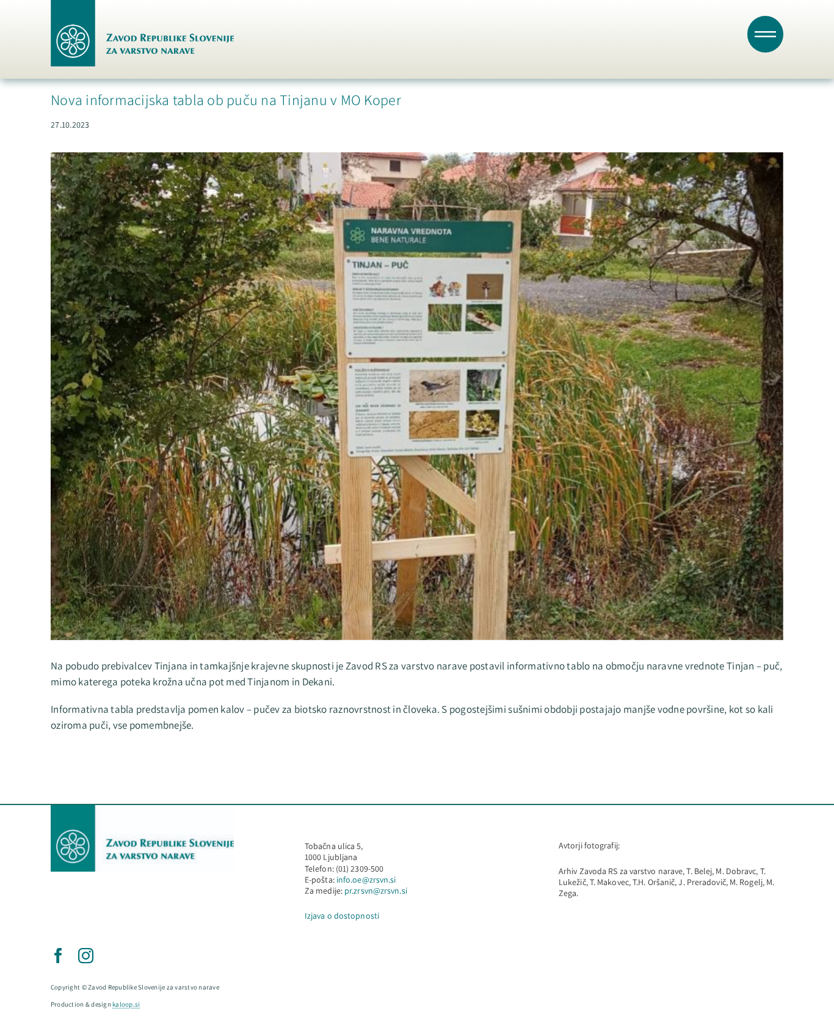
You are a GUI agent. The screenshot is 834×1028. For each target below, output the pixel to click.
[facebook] (58, 955)
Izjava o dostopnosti (342, 915)
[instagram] (85, 955)
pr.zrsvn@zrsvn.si (375, 890)
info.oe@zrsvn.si (366, 879)
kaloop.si (126, 1004)
